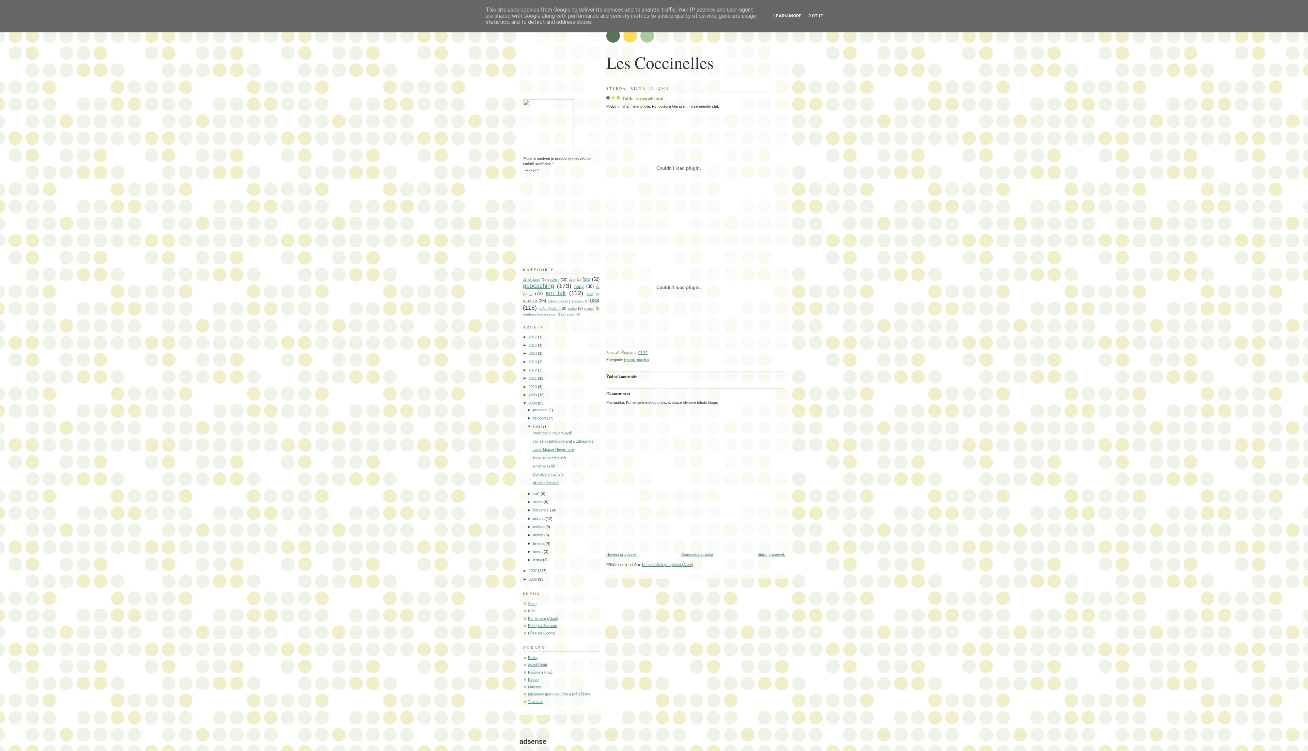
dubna (538, 535)
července (541, 510)
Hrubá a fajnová (545, 483)
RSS (531, 611)
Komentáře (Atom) (543, 618)
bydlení (553, 279)
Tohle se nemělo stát (643, 98)
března (539, 543)
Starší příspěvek (771, 554)
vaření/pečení (550, 308)
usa (595, 300)
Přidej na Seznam (542, 626)
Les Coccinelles (660, 62)
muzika (643, 360)
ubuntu (578, 301)
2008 (533, 403)
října (537, 426)
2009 (533, 395)
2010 (533, 387)
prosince (540, 410)
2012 (533, 370)
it (530, 293)
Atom (532, 603)
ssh (565, 301)
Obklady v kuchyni (547, 474)
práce (552, 301)
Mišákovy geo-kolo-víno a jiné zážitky (559, 694)
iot (598, 287)
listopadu (541, 418)
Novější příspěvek (621, 554)
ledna (538, 560)
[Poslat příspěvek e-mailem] (649, 353)
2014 (533, 353)
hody (579, 286)
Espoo (533, 679)
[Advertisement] (557, 60)
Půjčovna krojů (540, 672)
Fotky (533, 658)
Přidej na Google (541, 633)
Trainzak (535, 702)
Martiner (535, 687)
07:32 (643, 353)
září (537, 494)
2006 (533, 579)
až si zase (531, 279)
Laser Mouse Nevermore (553, 449)
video (572, 308)
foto (586, 279)
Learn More (787, 15)
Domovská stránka (697, 554)
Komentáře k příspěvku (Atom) (667, 565)
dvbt (572, 279)
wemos (589, 308)
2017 (533, 337)
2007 (533, 571)
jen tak (629, 360)
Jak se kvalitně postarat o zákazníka (562, 441)
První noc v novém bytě (552, 433)
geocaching (538, 285)
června (539, 519)
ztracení (569, 314)
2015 (533, 345)
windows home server (540, 314)
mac (590, 294)
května (539, 527)
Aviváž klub (537, 665)
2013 (533, 362)
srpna (538, 502)
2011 (533, 378)
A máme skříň (543, 466)
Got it (816, 15)
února (538, 552)
